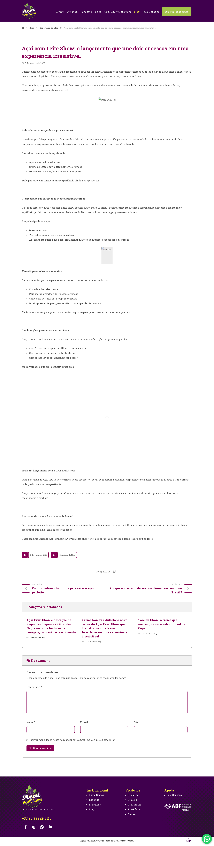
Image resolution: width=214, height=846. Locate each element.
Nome (30, 722)
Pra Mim (133, 794)
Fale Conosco (174, 794)
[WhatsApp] (42, 827)
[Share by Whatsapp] (114, 571)
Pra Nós (132, 799)
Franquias (95, 804)
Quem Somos (96, 794)
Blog (91, 809)
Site (136, 722)
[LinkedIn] (50, 827)
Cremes (132, 814)
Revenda (94, 799)
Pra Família (134, 804)
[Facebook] (25, 827)
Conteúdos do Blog (67, 555)
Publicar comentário (40, 748)
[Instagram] (33, 827)
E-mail (85, 722)
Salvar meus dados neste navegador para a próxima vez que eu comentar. (72, 739)
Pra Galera (134, 809)
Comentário (34, 686)
